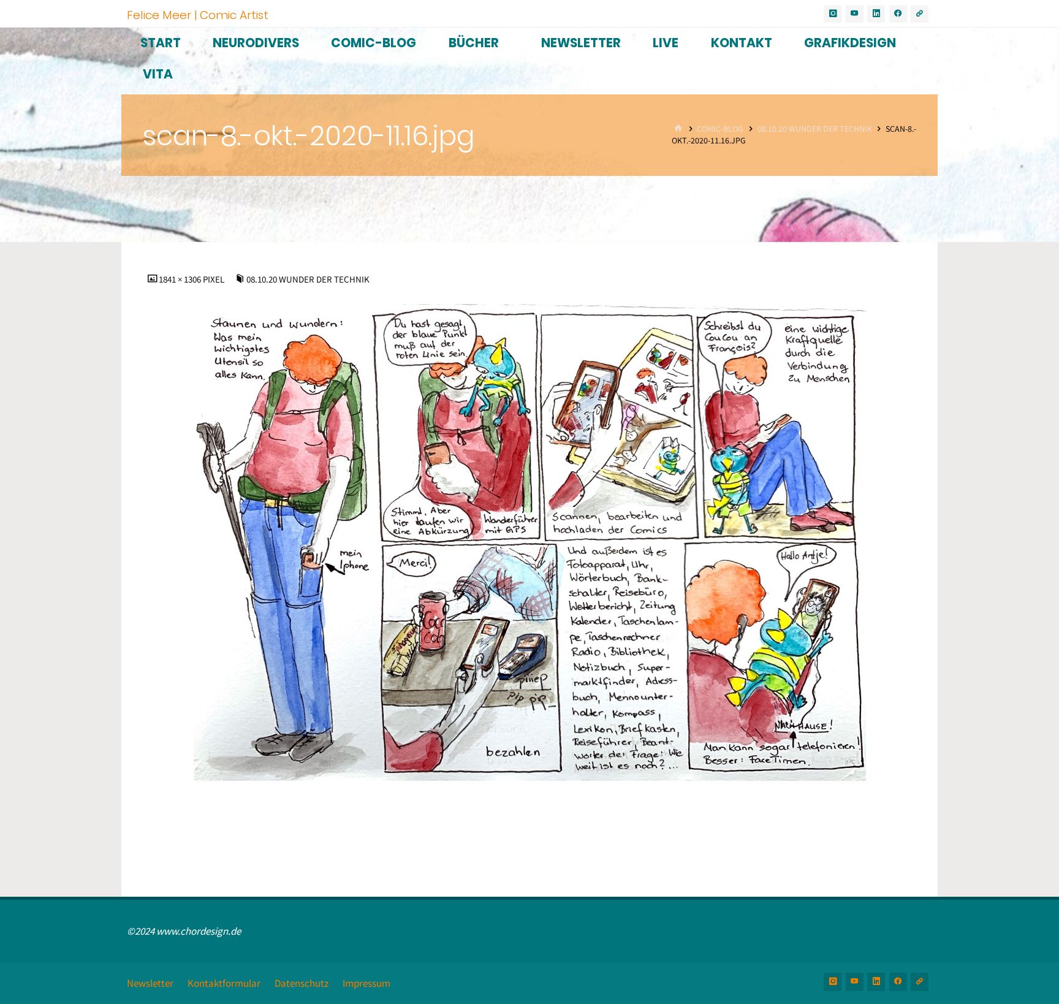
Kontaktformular (224, 983)
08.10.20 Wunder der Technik (814, 129)
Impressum (366, 983)
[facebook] (898, 14)
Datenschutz (301, 983)
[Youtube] (855, 14)
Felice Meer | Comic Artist (197, 14)
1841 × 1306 (181, 279)
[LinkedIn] (876, 14)
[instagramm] (832, 14)
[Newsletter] (919, 14)
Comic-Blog (720, 129)
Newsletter (150, 983)
